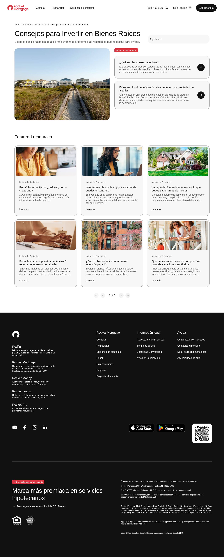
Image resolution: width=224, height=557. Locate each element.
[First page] (96, 295)
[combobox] (179, 39)
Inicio (17, 24)
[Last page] (127, 295)
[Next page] (121, 295)
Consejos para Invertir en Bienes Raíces (69, 24)
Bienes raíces (40, 24)
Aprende (27, 24)
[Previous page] (102, 295)
